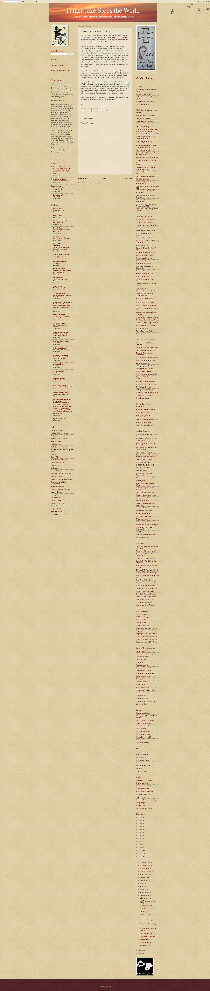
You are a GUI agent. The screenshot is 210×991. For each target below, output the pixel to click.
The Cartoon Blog (59, 237)
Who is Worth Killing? (143, 245)
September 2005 (145, 871)
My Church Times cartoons (61, 238)
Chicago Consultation (57, 462)
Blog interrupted (58, 222)
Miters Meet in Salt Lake (147, 936)
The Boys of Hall (141, 620)
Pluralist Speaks (58, 371)
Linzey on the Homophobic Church (147, 419)
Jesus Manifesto (56, 497)
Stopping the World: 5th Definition (146, 639)
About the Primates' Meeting (145, 381)
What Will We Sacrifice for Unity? (146, 305)
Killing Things (140, 803)
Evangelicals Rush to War (144, 780)
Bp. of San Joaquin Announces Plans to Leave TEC (146, 205)
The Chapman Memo (142, 501)
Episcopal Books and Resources (61, 473)
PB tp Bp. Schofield (142, 179)
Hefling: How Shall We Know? (145, 599)
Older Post (127, 179)
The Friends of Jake (59, 385)
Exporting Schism (141, 470)
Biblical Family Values (143, 731)
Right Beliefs (140, 740)
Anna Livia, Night (58, 256)
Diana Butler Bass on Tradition (146, 594)
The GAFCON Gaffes (143, 468)
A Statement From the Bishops (146, 252)
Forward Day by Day (57, 486)
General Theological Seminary (60, 489)
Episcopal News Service (61, 167)
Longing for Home (141, 622)
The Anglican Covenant (143, 387)
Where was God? (145, 945)
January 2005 (144, 895)
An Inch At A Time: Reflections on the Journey (62, 269)
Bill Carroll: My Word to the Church (147, 570)
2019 (140, 820)
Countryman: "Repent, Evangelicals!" (143, 416)
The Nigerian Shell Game (144, 510)
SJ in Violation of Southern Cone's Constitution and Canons (147, 130)
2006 (140, 856)
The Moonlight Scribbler (61, 341)
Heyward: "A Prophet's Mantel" (146, 409)
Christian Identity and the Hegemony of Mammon (60, 334)
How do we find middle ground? (62, 387)
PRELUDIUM (57, 215)
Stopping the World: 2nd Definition (147, 631)
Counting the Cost (142, 334)
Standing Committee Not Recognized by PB (144, 142)
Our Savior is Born (142, 656)
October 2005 (144, 868)
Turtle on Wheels (59, 378)
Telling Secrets (58, 277)
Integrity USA (55, 495)
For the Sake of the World (144, 331)
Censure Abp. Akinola (143, 522)
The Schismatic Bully (143, 462)
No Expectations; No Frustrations (63, 380)
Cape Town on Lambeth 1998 (145, 360)
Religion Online (55, 506)
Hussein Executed (142, 752)
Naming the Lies (141, 288)
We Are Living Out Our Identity (146, 325)
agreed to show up (118, 39)
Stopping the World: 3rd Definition (146, 634)
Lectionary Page (56, 500)
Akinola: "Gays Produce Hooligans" (147, 524)
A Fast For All (140, 271)
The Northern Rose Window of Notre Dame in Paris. (62, 296)
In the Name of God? (142, 789)
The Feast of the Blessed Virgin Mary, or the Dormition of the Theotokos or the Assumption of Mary (62, 306)
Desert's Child (58, 286)
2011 (140, 841)
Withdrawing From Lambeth (144, 255)
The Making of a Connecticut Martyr (147, 317)
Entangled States (59, 323)
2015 (140, 829)
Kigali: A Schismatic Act (143, 513)
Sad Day (55, 373)
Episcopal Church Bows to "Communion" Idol (144, 294)
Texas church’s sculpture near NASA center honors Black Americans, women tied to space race (62, 171)
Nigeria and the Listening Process (147, 478)
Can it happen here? (60, 221)
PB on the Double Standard (144, 222)
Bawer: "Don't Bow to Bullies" (145, 591)
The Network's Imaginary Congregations (144, 474)
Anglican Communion (92, 111)
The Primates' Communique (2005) (147, 392)
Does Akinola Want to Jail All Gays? (147, 508)
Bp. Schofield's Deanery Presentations (143, 200)
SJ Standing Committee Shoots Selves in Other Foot (146, 137)
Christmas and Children (143, 670)
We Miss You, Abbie (146, 915)
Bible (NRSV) (55, 457)
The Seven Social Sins (147, 921)
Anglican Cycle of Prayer (59, 438)
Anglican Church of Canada (59, 433)
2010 (140, 844)
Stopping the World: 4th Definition (146, 636)
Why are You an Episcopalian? (146, 219)
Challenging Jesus (58, 210)
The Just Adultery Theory (144, 794)
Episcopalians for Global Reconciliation (58, 483)
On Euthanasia (141, 757)
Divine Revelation (141, 729)
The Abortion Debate (142, 760)
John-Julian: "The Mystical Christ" (147, 588)
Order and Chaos (141, 659)
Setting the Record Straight (144, 390)
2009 (140, 847)
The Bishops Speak (146, 933)
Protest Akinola (141, 480)
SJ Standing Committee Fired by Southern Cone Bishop (146, 146)
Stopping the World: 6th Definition (146, 642)
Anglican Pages (56, 441)
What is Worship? (141, 696)
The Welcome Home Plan (144, 258)
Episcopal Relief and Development (62, 479)
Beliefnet (53, 454)
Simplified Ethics (141, 771)
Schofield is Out (141, 124)
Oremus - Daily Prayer (58, 503)
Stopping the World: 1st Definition (146, 628)
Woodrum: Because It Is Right (145, 585)
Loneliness (139, 693)
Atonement (139, 662)
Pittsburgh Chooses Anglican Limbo (147, 238)
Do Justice (54, 468)
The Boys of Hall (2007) (143, 94)
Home (105, 179)
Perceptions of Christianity (144, 654)
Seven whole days (59, 314)
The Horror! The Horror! (143, 786)
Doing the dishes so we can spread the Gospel (61, 317)
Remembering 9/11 (142, 665)
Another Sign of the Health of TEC (147, 225)
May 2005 (143, 883)
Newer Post (83, 179)
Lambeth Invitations (142, 363)
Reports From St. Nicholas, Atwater (147, 157)
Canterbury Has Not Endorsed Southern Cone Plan (145, 168)
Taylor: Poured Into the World (145, 583)
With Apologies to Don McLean (146, 366)
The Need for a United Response (146, 384)
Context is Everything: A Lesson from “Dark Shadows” (62, 357)
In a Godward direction (61, 254)
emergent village (56, 471)
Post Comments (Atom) (94, 183)
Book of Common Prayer (58, 460)
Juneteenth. (56, 343)
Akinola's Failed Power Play (145, 492)
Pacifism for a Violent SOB (144, 791)
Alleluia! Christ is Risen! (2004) (146, 690)
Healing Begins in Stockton (144, 121)
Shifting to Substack (59, 272)
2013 (140, 835)
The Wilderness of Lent (143, 668)
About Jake (54, 60)
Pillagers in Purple (142, 519)
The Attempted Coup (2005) (145, 101)
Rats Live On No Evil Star (60, 394)
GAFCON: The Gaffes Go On (145, 465)
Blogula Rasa (57, 228)
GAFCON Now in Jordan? (144, 459)
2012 (140, 838)
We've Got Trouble (142, 537)
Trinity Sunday (140, 684)
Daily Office (54, 465)
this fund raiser (117, 35)
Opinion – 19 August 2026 (61, 181)
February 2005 (145, 892)
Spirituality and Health (58, 511)
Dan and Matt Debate (143, 713)
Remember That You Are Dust (145, 701)
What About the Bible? (143, 742)
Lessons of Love (141, 614)
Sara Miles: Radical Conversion (146, 580)
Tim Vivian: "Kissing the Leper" (146, 551)
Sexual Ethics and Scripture (145, 720)
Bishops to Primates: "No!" (144, 273)
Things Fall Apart (145, 939)
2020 (140, 817)
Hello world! (56, 197)
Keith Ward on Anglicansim (144, 425)
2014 (140, 832)
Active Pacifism (141, 797)
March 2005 (144, 889)
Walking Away (140, 805)
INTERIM (56, 366)
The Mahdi (139, 679)
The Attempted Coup (142, 532)
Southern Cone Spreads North (145, 231)
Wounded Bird (58, 364)
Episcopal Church (105, 111)
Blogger (108, 986)
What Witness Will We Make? (145, 302)
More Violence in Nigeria (144, 452)
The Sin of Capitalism (143, 766)
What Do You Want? (142, 687)
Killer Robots (144, 912)
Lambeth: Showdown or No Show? (147, 347)
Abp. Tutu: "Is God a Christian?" (146, 558)
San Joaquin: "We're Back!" (145, 118)
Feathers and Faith (59, 261)
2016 (140, 826)
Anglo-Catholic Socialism (59, 447)
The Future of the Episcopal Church (147, 320)
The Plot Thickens (142, 328)
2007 (140, 853)
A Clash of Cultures (146, 906)
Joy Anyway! (56, 263)
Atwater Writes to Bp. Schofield (146, 160)
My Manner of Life (59, 419)
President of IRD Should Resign (146, 534)
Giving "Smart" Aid (145, 942)
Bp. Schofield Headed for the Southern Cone (145, 182)
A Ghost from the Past (143, 625)
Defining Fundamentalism (144, 723)
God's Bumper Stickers (147, 909)
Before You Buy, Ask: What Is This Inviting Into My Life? (61, 248)
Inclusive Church (56, 492)
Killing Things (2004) (142, 104)
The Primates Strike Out (144, 371)
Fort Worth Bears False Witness (146, 495)
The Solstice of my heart (60, 288)
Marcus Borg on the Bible (144, 737)
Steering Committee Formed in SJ (147, 134)
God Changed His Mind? (144, 676)
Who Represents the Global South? (147, 357)
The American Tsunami (147, 918)
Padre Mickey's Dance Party (62, 302)
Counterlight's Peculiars (61, 293)
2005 (140, 860)
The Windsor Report (142, 398)
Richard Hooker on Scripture (145, 726)
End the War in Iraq (142, 783)
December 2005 (145, 862)
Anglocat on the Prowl (60, 355)
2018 (140, 823)
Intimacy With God (142, 651)
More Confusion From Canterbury (146, 350)
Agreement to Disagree (143, 263)
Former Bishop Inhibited (143, 150)
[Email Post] (101, 108)
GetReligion (57, 186)
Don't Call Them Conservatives (146, 597)
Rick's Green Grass (59, 348)
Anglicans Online (56, 444)
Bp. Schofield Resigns (143, 127)
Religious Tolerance (57, 509)
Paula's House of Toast (61, 392)
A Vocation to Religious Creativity (146, 291)
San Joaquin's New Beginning (145, 115)
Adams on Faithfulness (143, 422)
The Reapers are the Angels (145, 673)
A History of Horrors (142, 412)
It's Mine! (139, 768)
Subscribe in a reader (57, 65)
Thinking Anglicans (59, 179)
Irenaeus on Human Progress (145, 605)
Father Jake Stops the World (103, 10)
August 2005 (144, 874)
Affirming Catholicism (57, 430)
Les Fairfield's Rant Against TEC (146, 516)
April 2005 (143, 886)
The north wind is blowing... (61, 350)
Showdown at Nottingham (144, 395)
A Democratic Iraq (145, 898)
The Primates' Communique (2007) (147, 374)
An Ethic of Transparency (144, 617)
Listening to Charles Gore (144, 602)
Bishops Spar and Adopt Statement (147, 323)
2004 (140, 950)
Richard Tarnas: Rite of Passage (146, 573)
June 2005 (143, 880)
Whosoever (54, 514)
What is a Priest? (141, 682)
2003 (140, 953)
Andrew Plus (57, 208)
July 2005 (143, 877)
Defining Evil (140, 763)
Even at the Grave (142, 698)
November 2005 (145, 865)
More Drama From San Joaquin (146, 176)
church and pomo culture (61, 332)
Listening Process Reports (144, 368)
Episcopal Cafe (58, 195)
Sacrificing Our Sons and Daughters (147, 800)
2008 (140, 850)
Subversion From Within (143, 498)
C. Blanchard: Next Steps (144, 261)
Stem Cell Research (142, 754)
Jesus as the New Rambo (144, 808)
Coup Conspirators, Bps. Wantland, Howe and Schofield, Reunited (147, 455)
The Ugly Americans (142, 276)
